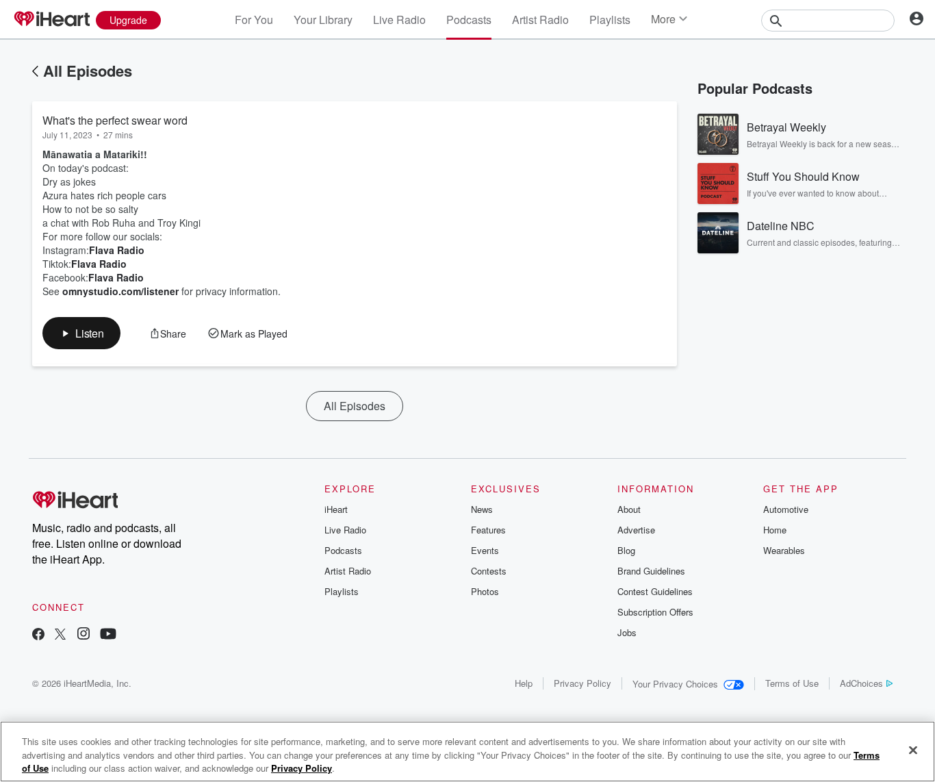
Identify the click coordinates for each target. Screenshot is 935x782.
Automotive (785, 509)
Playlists (609, 19)
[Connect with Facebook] (38, 635)
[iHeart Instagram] (83, 635)
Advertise (636, 529)
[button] (81, 333)
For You (254, 19)
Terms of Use (792, 683)
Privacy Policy (582, 683)
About (629, 509)
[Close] (913, 750)
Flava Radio (116, 250)
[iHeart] (51, 20)
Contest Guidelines (655, 591)
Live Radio (399, 19)
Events (485, 550)
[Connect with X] (60, 635)
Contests (489, 570)
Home (774, 529)
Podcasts (468, 19)
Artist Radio (540, 19)
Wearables (784, 550)
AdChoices (861, 683)
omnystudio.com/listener (120, 291)
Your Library (323, 19)
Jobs (627, 632)
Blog (626, 550)
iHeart (336, 509)
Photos (485, 591)
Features (488, 529)
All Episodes (87, 70)
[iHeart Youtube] (108, 635)
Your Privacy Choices (675, 683)
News (482, 509)
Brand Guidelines (651, 570)
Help (524, 683)
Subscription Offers (655, 611)
